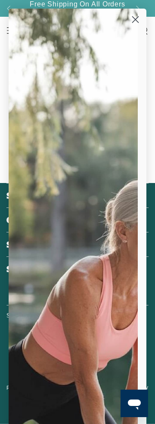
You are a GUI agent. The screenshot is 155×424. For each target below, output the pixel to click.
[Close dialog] (135, 19)
